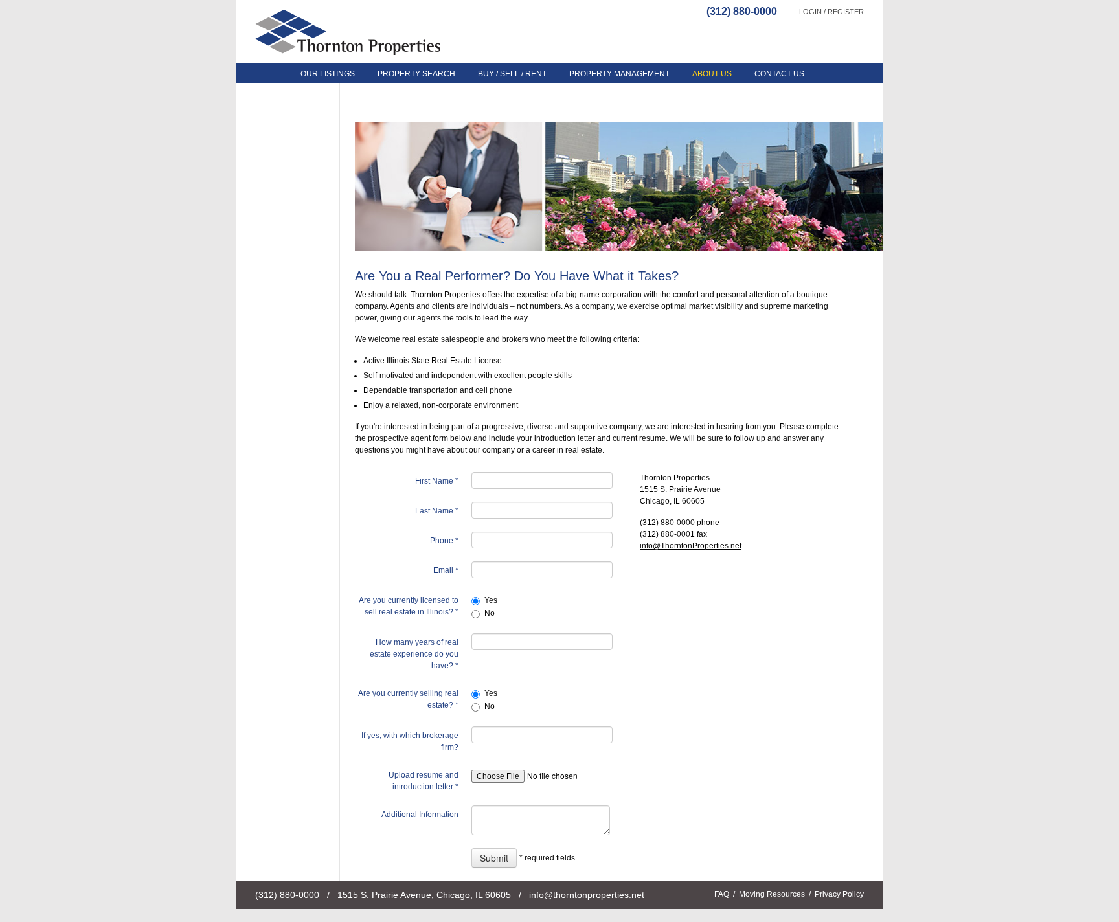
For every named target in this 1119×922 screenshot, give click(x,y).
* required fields (547, 857)
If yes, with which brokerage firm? (409, 741)
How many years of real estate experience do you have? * (414, 654)
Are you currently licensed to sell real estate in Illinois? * (408, 606)
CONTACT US (779, 74)
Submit (494, 857)
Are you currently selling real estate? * (408, 699)
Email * (445, 570)
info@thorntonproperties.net (586, 895)
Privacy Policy (839, 894)
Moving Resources (772, 894)
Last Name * (436, 510)
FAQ (721, 894)
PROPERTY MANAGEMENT (619, 74)
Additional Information (419, 814)
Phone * (444, 540)
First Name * (436, 481)
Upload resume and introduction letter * (423, 780)
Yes (490, 600)
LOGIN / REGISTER (831, 12)
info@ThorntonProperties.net (690, 545)
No (489, 613)
